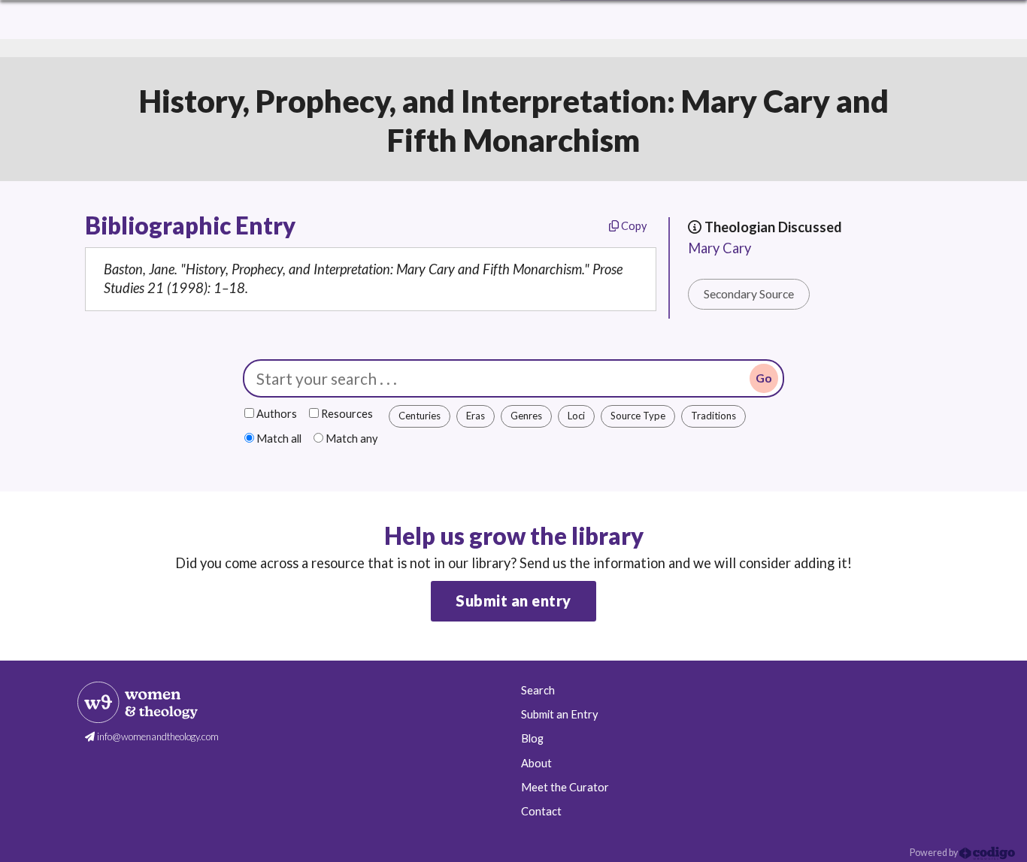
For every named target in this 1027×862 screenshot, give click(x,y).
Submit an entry (513, 600)
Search (538, 690)
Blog (532, 738)
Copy (633, 225)
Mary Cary (719, 248)
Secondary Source (749, 294)
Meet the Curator (565, 787)
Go (764, 378)
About (536, 763)
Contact (541, 811)
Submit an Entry (559, 714)
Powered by (934, 852)
